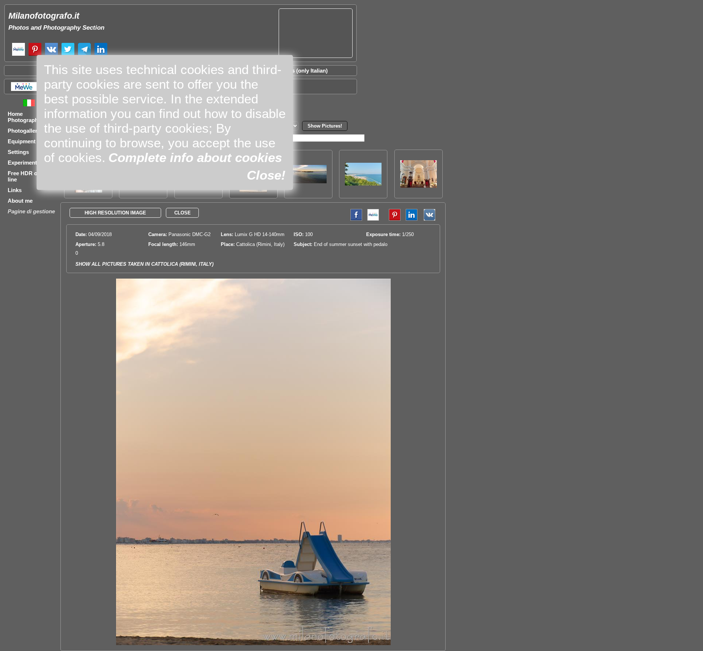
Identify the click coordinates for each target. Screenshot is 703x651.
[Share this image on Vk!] (431, 219)
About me (20, 201)
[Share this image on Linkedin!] (411, 219)
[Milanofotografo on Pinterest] (34, 55)
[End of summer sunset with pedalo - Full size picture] (253, 643)
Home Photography (24, 117)
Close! (266, 175)
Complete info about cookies (195, 157)
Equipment (22, 141)
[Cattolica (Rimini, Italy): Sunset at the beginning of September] (308, 181)
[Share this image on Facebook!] (354, 219)
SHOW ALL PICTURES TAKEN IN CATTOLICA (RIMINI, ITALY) (144, 264)
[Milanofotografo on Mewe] (18, 55)
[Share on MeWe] (23, 89)
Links (15, 190)
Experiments (24, 162)
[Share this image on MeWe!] (373, 219)
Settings (18, 152)
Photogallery (24, 131)
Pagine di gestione (31, 211)
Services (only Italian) (300, 70)
